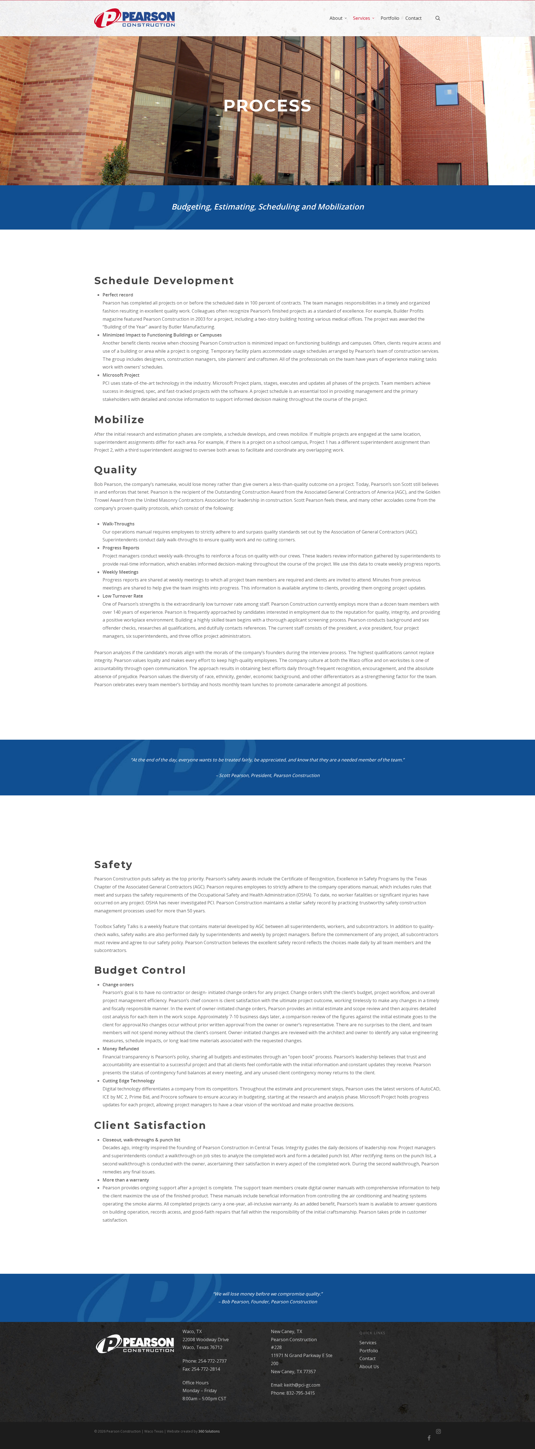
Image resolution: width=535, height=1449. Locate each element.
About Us (369, 1366)
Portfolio (390, 18)
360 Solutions (209, 1431)
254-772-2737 (212, 1361)
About (336, 18)
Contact (413, 18)
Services (361, 18)
